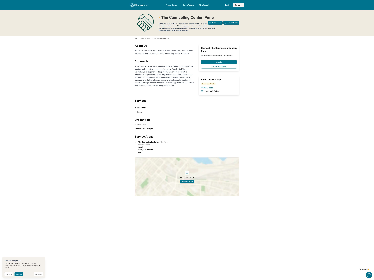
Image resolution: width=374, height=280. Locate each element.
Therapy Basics (171, 5)
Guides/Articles (188, 5)
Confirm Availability (208, 84)
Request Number (233, 23)
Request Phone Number (219, 67)
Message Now (216, 23)
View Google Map (187, 181)
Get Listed (238, 5)
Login (227, 5)
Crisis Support (204, 5)
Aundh (148, 38)
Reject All (9, 274)
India (136, 38)
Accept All (19, 274)
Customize (38, 274)
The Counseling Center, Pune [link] (161, 38)
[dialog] (23, 267)
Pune (205, 88)
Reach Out (219, 62)
